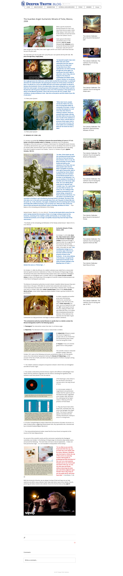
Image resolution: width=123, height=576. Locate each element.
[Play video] (50, 501)
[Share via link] (24, 537)
